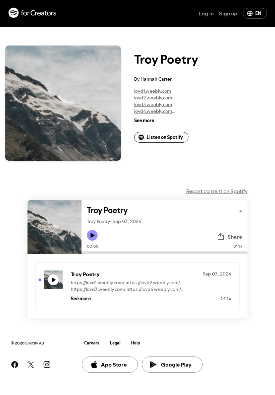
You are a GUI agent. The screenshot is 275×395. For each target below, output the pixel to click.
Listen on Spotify (165, 137)
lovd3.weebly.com (153, 104)
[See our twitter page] (31, 365)
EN (258, 13)
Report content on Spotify (217, 191)
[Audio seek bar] (164, 252)
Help (135, 343)
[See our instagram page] (47, 365)
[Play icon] (92, 235)
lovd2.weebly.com (153, 97)
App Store (114, 364)
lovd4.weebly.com (153, 111)
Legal (115, 343)
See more (144, 120)
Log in (206, 13)
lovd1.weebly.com (152, 91)
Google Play (176, 364)
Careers (91, 343)
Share (234, 236)
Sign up (228, 13)
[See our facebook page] (15, 365)
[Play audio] (240, 210)
